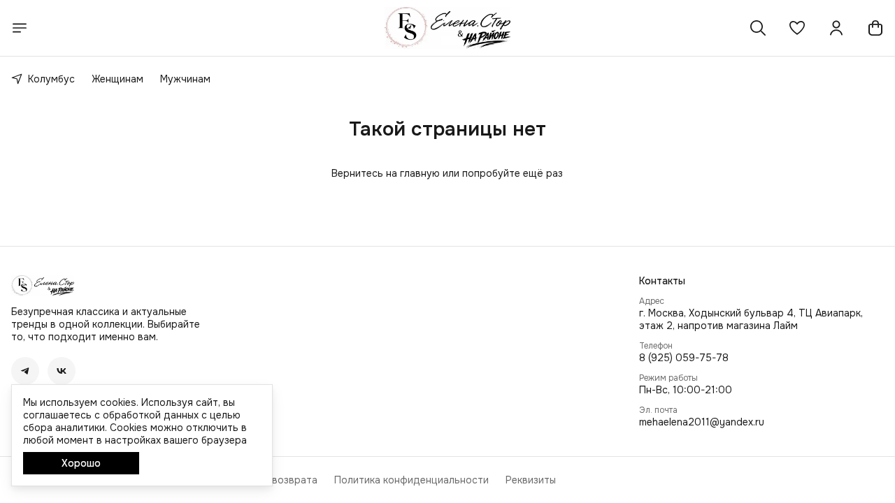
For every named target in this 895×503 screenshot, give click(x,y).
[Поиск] (758, 28)
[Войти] (836, 28)
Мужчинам (185, 79)
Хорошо (81, 463)
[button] (797, 28)
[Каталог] (19, 28)
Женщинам (117, 79)
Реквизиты (531, 480)
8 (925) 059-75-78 (684, 357)
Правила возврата (272, 480)
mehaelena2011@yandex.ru (701, 422)
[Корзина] (875, 28)
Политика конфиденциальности (411, 480)
